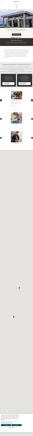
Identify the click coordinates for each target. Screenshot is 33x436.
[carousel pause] (32, 27)
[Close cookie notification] (21, 414)
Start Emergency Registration (7, 83)
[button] (1, 1)
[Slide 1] (13, 37)
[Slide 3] (20, 37)
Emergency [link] (12, 106)
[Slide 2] (16, 37)
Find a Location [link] (16, 34)
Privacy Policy (2, 419)
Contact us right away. (21, 10)
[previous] (1, 20)
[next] (32, 20)
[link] (16, 2)
